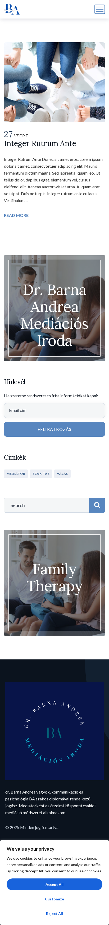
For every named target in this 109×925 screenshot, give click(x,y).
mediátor (16, 474)
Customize (54, 899)
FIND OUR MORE (54, 597)
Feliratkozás (54, 429)
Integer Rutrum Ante (40, 143)
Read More (16, 215)
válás (62, 474)
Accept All (54, 884)
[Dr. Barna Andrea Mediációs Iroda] (12, 9)
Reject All (54, 913)
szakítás (41, 474)
